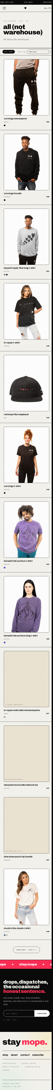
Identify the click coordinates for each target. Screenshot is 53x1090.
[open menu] (4, 8)
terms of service (10, 1067)
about (14, 1055)
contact (24, 1055)
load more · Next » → (26, 950)
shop (5, 1055)
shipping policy (32, 1067)
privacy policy (29, 1063)
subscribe (42, 1013)
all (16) (8, 52)
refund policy (9, 1063)
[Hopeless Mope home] (25, 8)
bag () (47, 8)
